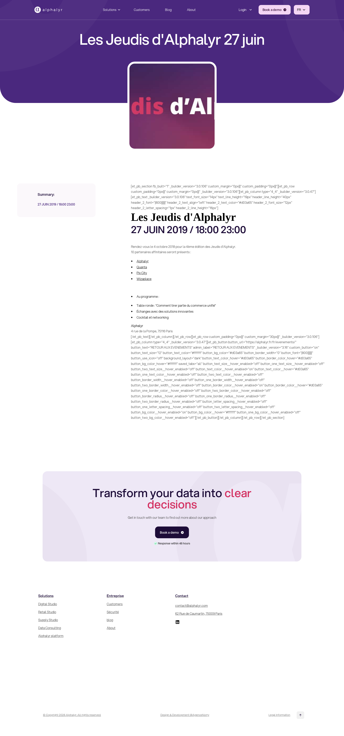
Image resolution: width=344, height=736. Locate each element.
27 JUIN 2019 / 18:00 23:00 (56, 204)
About (191, 9)
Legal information (279, 715)
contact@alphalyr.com (191, 605)
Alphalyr (143, 261)
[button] (111, 9)
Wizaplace (144, 278)
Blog (168, 9)
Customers (142, 9)
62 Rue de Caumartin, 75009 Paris (198, 613)
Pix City (142, 273)
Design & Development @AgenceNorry (184, 715)
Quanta (142, 267)
